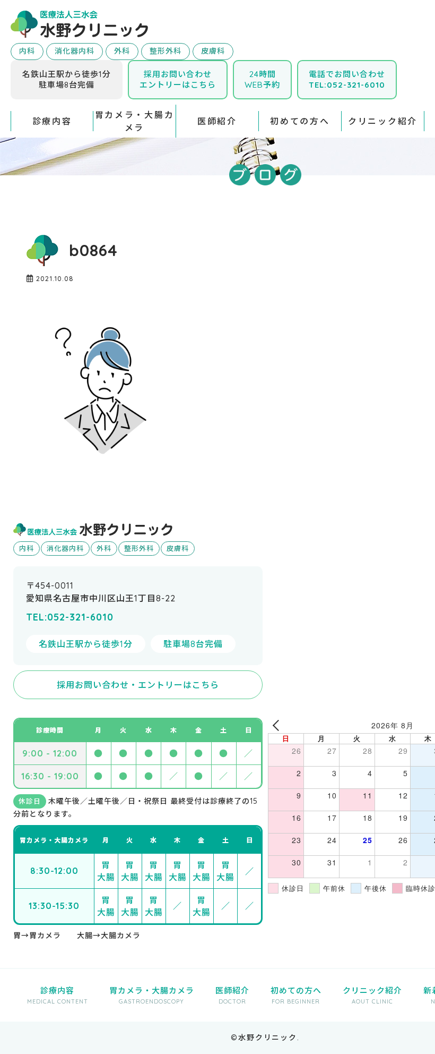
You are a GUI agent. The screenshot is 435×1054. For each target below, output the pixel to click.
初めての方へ (299, 121)
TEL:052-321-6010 (70, 617)
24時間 (262, 79)
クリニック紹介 (382, 121)
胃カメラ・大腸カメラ (135, 121)
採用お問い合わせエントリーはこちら (178, 79)
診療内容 (52, 121)
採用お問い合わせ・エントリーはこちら (138, 684)
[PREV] (278, 725)
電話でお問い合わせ (347, 79)
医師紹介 (217, 121)
